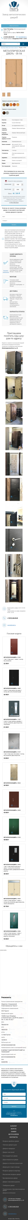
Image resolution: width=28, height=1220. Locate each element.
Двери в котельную (9, 1192)
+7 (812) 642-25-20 (9, 37)
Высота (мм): (8, 189)
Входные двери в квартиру (11, 1170)
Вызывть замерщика (6, 271)
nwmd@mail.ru (22, 37)
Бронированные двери (10, 1178)
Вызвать (14, 224)
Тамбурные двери (8, 1185)
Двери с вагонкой (8, 1152)
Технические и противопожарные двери (14, 1190)
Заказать (14, 1106)
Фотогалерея (13, 1134)
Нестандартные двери (10, 1155)
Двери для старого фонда (11, 1167)
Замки (13, 1131)
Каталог (13, 1126)
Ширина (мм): (8, 184)
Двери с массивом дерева (11, 1181)
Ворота (13, 1129)
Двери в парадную (9, 1148)
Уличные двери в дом (10, 1144)
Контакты (14, 1137)
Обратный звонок (14, 25)
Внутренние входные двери (12, 1174)
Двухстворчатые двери (10, 1159)
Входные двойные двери (11, 1141)
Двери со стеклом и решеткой (12, 1163)
